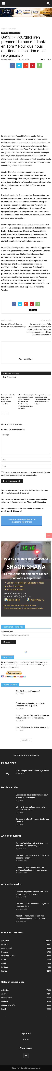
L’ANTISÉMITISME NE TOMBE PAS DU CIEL (32, 727)
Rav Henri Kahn (10, 60)
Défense (4, 952)
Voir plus (25, 740)
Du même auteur (9, 377)
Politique (4, 967)
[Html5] (26, 1055)
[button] (48, 3)
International (6, 948)
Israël (3, 959)
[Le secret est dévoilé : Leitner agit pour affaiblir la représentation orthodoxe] (9, 387)
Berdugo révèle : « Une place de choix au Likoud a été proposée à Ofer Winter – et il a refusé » (42, 399)
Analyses (4, 944)
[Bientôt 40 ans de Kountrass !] (7, 694)
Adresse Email (7, 632)
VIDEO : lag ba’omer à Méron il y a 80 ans (32, 771)
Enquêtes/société (15, 33)
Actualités (5, 33)
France (4, 971)
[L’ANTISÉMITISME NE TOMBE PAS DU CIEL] (7, 730)
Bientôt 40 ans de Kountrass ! (28, 691)
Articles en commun (11, 374)
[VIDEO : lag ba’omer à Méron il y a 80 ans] (7, 773)
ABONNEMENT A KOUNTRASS (26, 755)
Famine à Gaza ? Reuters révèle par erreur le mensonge (13, 325)
